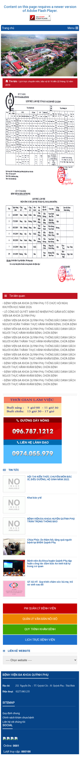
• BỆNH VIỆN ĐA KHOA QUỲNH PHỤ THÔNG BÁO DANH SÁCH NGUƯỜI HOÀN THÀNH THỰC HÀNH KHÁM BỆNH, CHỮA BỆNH (40, 322)
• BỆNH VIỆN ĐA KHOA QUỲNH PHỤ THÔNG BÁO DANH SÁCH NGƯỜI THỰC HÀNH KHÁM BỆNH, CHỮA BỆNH (39, 365)
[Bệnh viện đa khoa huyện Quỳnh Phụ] (40, 406)
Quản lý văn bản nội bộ (40, 619)
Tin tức (13, 81)
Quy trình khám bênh (40, 629)
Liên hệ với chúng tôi (14, 721)
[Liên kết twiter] (12, 738)
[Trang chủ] (7, 81)
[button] (6, 55)
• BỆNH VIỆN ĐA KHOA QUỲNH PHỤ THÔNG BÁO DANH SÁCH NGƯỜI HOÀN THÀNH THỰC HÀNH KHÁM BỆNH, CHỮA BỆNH (39, 339)
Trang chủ (8, 28)
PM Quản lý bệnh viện (40, 608)
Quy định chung (11, 713)
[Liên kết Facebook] (4, 738)
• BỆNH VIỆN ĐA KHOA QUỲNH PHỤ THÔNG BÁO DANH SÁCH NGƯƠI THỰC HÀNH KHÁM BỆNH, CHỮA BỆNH (39, 373)
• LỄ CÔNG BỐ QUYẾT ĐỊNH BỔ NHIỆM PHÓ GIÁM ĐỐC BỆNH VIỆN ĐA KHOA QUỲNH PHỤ (38, 313)
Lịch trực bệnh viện (40, 639)
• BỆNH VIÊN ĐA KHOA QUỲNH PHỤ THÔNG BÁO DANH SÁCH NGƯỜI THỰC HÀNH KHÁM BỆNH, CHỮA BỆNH (39, 330)
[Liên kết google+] (8, 738)
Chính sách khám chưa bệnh (18, 717)
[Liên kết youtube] (16, 738)
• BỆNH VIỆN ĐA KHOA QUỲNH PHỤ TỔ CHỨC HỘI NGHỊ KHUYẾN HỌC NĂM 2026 (35, 305)
